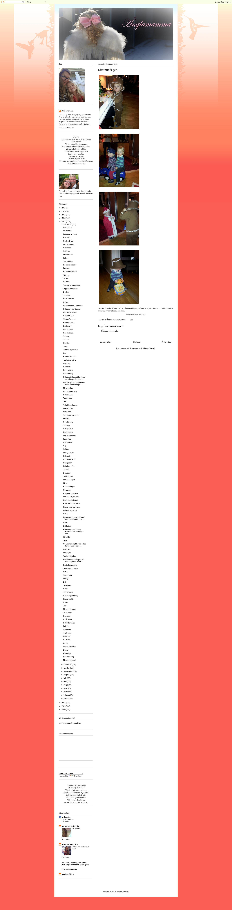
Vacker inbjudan (69, 556)
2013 (64, 218)
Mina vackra (68, 388)
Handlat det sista (69, 357)
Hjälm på (66, 456)
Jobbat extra (68, 592)
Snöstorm (67, 630)
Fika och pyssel (69, 660)
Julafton (66, 340)
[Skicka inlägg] (131, 319)
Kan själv (66, 238)
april (66, 688)
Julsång (66, 336)
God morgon (68, 432)
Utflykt (65, 302)
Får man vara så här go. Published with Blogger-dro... (73, 532)
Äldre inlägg (166, 342)
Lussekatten (68, 370)
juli (65, 678)
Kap (64, 446)
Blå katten (67, 526)
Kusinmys (67, 653)
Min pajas (67, 553)
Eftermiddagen (69, 487)
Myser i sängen (69, 480)
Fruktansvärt (68, 255)
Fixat (65, 483)
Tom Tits (66, 295)
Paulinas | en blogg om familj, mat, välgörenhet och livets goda (75, 863)
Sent (65, 523)
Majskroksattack (69, 436)
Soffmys (66, 251)
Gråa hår (66, 636)
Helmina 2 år (68, 395)
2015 (64, 211)
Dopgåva (66, 473)
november (68, 664)
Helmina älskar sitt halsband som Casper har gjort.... (74, 378)
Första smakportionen (71, 507)
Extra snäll (67, 412)
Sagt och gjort (68, 241)
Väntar (65, 602)
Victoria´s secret (69, 319)
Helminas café (68, 323)
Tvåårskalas (68, 476)
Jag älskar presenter (71, 415)
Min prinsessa (68, 244)
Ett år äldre (67, 619)
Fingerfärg (67, 439)
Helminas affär (69, 466)
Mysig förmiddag (69, 609)
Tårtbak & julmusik (70, 350)
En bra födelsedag (70, 391)
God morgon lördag (70, 596)
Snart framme (68, 299)
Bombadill (67, 367)
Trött (65, 541)
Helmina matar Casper (72, 309)
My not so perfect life (70, 826)
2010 (64, 706)
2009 (64, 710)
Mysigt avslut (68, 453)
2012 (64, 222)
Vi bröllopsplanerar (70, 405)
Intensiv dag (68, 408)
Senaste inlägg (105, 342)
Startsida (136, 342)
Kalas (65, 589)
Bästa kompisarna (70, 565)
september (68, 671)
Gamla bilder (68, 329)
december (68, 224)
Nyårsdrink (67, 231)
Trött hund (67, 585)
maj (65, 685)
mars (66, 692)
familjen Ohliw (68, 874)
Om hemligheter (67, 819)
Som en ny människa (71, 285)
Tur (64, 402)
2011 (64, 703)
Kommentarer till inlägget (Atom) (142, 348)
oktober (67, 668)
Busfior (66, 292)
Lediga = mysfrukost (71, 497)
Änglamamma (67, 111)
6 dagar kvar (68, 429)
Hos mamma (68, 333)
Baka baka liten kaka (71, 504)
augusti (67, 675)
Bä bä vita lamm (69, 459)
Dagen (65, 650)
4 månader (67, 633)
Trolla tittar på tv (69, 360)
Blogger (125, 891)
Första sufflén (68, 599)
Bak (64, 582)
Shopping (66, 490)
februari (67, 695)
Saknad (66, 449)
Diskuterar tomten (70, 312)
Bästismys (67, 326)
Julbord (66, 470)
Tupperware (67, 398)
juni (65, 681)
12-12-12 (66, 537)
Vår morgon (67, 575)
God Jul (66, 343)
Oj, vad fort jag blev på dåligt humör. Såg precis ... (74, 545)
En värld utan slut (70, 272)
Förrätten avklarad (70, 234)
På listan (66, 640)
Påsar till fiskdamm (70, 493)
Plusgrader (67, 463)
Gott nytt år (67, 227)
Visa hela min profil (66, 127)
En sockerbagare (69, 265)
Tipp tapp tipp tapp (70, 568)
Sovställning (68, 422)
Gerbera (66, 282)
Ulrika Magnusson (69, 869)
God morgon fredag (70, 500)
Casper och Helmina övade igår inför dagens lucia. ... (74, 518)
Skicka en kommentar (109, 331)
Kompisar (67, 616)
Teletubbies (67, 613)
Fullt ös (66, 626)
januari (67, 699)
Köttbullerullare (69, 623)
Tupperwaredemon (70, 289)
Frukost (66, 268)
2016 (64, 208)
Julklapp (66, 425)
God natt (66, 363)
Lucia (65, 514)
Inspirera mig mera (70, 844)
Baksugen (67, 248)
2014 (64, 215)
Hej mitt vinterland (70, 510)
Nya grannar (68, 442)
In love (65, 258)
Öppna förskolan (69, 647)
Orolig (65, 643)
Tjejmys (66, 275)
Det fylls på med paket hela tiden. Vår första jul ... (74, 383)
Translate (77, 776)
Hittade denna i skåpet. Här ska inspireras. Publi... (73, 561)
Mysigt (65, 579)
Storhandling (68, 374)
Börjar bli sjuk (68, 316)
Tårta (65, 346)
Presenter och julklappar (72, 306)
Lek (64, 353)
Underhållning (68, 657)
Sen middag (68, 261)
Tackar (65, 278)
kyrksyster (66, 817)
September (76, 828)
